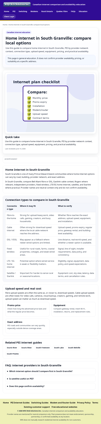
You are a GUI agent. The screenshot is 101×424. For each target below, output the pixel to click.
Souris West (26, 347)
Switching (23, 11)
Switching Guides (39, 402)
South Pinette (13, 354)
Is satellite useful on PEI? (21, 378)
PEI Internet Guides (20, 402)
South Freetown (43, 347)
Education (83, 11)
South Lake (59, 347)
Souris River (12, 347)
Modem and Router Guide (62, 402)
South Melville (74, 347)
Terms (95, 402)
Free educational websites (64, 407)
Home (6, 11)
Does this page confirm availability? (26, 386)
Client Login (9, 16)
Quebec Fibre (61, 11)
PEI (14, 11)
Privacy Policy (84, 402)
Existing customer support (37, 407)
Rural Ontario (47, 11)
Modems (34, 11)
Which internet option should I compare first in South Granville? (41, 371)
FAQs (73, 11)
